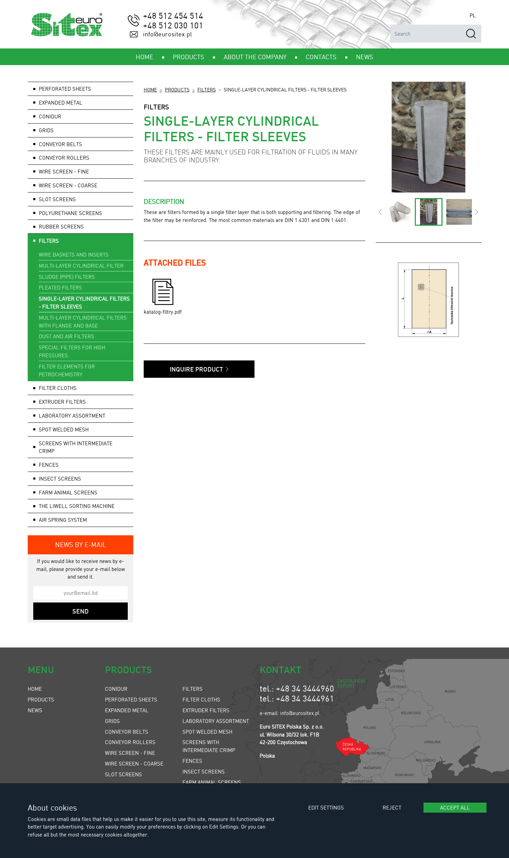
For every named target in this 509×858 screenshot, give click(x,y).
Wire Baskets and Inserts (74, 254)
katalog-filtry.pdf (163, 311)
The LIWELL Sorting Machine (77, 505)
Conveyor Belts (126, 731)
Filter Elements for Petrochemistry (67, 370)
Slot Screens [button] (57, 199)
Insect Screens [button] (60, 478)
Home (150, 89)
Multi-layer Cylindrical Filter (81, 265)
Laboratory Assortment (215, 720)
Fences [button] (49, 464)
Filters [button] (49, 240)
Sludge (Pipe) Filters (67, 276)
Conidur (50, 116)
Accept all (455, 807)
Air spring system (63, 519)
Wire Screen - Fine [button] (64, 171)
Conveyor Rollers (64, 157)
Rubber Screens (61, 226)
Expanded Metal (127, 710)
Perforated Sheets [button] (65, 88)
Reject (392, 807)
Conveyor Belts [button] (60, 144)
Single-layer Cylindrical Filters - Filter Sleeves (84, 302)
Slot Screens (123, 774)
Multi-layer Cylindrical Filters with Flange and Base (83, 321)
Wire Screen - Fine (130, 752)
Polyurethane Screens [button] (70, 212)
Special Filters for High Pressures (72, 351)
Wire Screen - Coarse (134, 763)
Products (177, 89)
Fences (192, 760)
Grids (112, 720)
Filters (206, 89)
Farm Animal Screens (211, 782)
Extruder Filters (206, 710)
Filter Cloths (201, 699)
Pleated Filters (60, 287)
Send (80, 611)
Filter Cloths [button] (58, 387)
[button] (380, 212)
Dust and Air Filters (66, 336)
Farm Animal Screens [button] (68, 492)
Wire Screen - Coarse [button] (68, 185)
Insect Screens (203, 771)
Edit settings (326, 807)
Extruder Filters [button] (62, 401)
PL (473, 15)
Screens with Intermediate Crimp (76, 447)
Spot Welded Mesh (64, 429)
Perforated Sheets (131, 699)
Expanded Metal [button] (60, 102)
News (35, 710)
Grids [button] (46, 130)
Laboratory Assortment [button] (72, 415)
